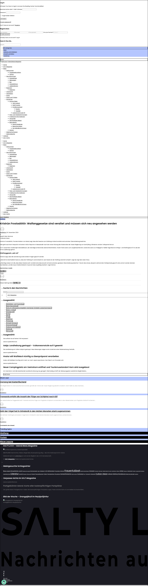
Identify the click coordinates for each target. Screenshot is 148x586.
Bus (10, 82)
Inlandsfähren (13, 84)
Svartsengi (80, 474)
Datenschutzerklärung (7, 580)
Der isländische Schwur (19, 128)
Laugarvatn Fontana (140, 471)
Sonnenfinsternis (65, 474)
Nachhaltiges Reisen (15, 120)
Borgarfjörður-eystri (16, 471)
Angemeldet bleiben (8, 16)
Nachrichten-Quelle (6, 268)
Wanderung (121, 474)
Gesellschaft (10, 312)
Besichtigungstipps (12, 306)
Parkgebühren (50, 474)
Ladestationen (13, 86)
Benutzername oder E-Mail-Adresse (11, 9)
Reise (4, 69)
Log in (2, 217)
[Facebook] (3, 574)
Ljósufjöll (21, 474)
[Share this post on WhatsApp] (18, 283)
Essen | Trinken (10, 310)
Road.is (18, 109)
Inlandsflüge (13, 78)
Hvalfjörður (114, 471)
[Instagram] (4, 572)
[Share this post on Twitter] (2, 271)
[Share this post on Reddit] (4, 271)
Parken (3, 437)
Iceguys (125, 471)
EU (45, 471)
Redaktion (3, 232)
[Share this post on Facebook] (0, 271)
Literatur (15, 473)
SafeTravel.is (16, 105)
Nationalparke (10, 134)
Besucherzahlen (17, 126)
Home (5, 65)
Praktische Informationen (17, 117)
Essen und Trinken (11, 97)
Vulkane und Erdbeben (10, 52)
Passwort (3, 12)
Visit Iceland (16, 103)
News (4, 50)
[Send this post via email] (5, 271)
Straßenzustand (17, 107)
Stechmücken (74, 474)
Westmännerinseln (130, 474)
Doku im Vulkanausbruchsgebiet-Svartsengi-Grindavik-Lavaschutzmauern (29, 308)
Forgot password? (5, 22)
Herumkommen (11, 76)
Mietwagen (12, 80)
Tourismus (6, 56)
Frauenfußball (72, 470)
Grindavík (97, 471)
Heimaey (100, 471)
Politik (8, 317)
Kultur (8, 95)
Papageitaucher (39, 474)
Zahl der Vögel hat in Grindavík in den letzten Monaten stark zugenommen (35, 411)
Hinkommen (10, 70)
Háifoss (117, 471)
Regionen (9, 88)
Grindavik (91, 471)
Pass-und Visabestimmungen (18, 115)
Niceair (33, 474)
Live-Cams (6, 138)
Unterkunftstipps (11, 325)
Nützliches (9, 99)
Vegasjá (18, 111)
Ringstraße (57, 474)
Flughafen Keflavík (59, 471)
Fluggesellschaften (15, 72)
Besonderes (13, 122)
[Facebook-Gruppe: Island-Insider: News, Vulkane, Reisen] (3, 575)
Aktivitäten (9, 94)
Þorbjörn (136, 474)
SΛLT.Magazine (7, 67)
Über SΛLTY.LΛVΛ (6, 579)
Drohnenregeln (33, 471)
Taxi (84, 474)
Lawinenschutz (6, 474)
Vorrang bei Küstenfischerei (13, 382)
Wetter (11, 130)
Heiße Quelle (105, 471)
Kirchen (134, 471)
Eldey (38, 471)
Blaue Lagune (6, 441)
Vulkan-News (101, 474)
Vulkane (5, 136)
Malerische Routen (12, 132)
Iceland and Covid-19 (18, 113)
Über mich (5, 578)
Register (17, 25)
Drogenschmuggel (26, 471)
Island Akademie (17, 124)
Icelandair (129, 471)
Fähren (11, 74)
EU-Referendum (50, 471)
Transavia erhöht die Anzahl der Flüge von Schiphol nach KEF (29, 396)
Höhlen (122, 471)
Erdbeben (42, 471)
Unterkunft (9, 92)
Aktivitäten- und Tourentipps (15, 304)
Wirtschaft (9, 331)
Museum (25, 474)
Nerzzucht (29, 474)
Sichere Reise (13, 101)
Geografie (12, 118)
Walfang (2, 219)
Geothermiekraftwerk (84, 471)
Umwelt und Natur (8, 54)
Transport (88, 474)
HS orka (109, 471)
